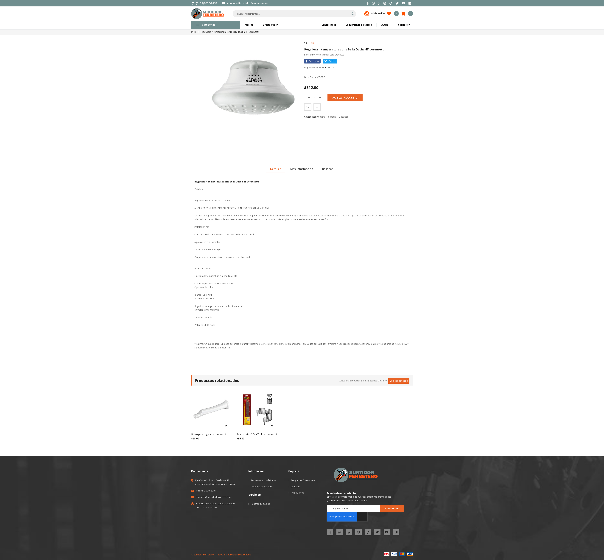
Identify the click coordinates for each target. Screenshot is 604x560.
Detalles (275, 169)
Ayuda (385, 24)
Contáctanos (329, 24)
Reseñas (327, 169)
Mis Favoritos (396, 13)
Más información (301, 169)
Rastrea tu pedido (260, 503)
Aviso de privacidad (261, 486)
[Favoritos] (307, 107)
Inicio (193, 31)
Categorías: (310, 116)
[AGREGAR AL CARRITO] (226, 426)
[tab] (275, 169)
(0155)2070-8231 (206, 3)
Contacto (295, 486)
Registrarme (297, 492)
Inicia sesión (378, 13)
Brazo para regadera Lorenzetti (208, 434)
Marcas (249, 24)
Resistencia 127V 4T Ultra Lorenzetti (257, 434)
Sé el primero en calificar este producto (324, 54)
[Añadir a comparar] (317, 107)
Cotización (404, 24)
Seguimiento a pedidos (359, 24)
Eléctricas (343, 116)
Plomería (320, 116)
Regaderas (332, 116)
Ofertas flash (270, 24)
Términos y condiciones (263, 480)
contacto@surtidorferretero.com (247, 3)
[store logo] (207, 13)
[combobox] (292, 13)
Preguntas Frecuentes (303, 480)
